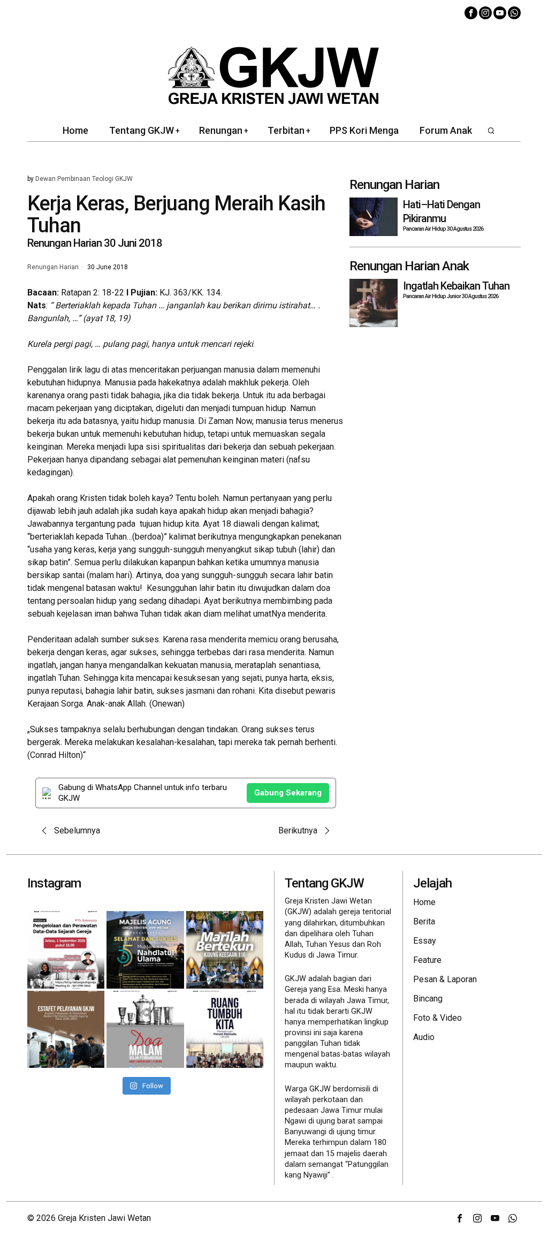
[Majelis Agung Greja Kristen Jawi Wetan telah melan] (65, 1029)
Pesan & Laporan (445, 979)
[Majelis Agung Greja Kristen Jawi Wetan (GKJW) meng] (145, 949)
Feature (427, 960)
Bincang (428, 998)
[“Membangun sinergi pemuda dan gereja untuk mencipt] (224, 1029)
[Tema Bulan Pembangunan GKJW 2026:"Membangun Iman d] (145, 1029)
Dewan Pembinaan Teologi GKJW (84, 179)
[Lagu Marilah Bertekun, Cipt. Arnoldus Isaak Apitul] (224, 949)
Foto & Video (437, 1018)
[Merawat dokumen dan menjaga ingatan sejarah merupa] (65, 949)
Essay (424, 941)
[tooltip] (471, 12)
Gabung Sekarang (288, 793)
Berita (424, 921)
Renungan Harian (53, 267)
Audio (424, 1037)
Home (424, 902)
